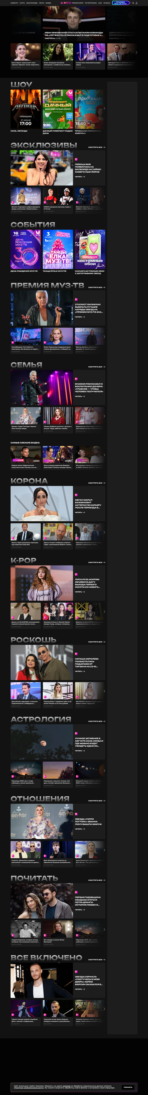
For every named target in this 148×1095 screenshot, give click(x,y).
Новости (14, 3)
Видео (48, 3)
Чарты (22, 3)
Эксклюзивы (32, 3)
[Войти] (136, 3)
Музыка (106, 3)
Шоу (100, 3)
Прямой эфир (77, 3)
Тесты (41, 3)
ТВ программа (91, 3)
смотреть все (95, 147)
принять (128, 1087)
